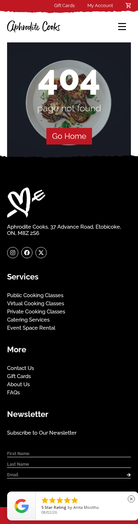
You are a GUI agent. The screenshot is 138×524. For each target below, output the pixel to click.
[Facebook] (27, 252)
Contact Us (20, 368)
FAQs (13, 392)
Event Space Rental (31, 328)
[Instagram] (12, 252)
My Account (100, 5)
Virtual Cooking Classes (35, 303)
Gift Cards (64, 5)
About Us (18, 384)
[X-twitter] (41, 252)
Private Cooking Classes (36, 311)
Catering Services (28, 320)
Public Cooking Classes (35, 295)
